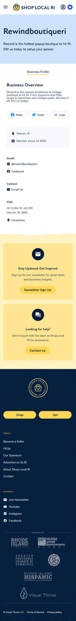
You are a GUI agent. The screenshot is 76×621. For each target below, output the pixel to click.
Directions (18, 220)
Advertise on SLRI (15, 462)
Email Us (17, 189)
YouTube (14, 506)
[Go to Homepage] (34, 9)
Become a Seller (13, 441)
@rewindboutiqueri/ (24, 164)
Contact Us (37, 350)
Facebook (17, 171)
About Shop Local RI (16, 469)
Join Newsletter (19, 499)
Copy (62, 115)
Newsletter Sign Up (37, 289)
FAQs (7, 448)
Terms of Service (35, 612)
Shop (19, 415)
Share (19, 115)
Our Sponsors (12, 455)
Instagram (15, 513)
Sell (55, 415)
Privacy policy (54, 612)
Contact (8, 476)
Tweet (40, 115)
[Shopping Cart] (70, 7)
